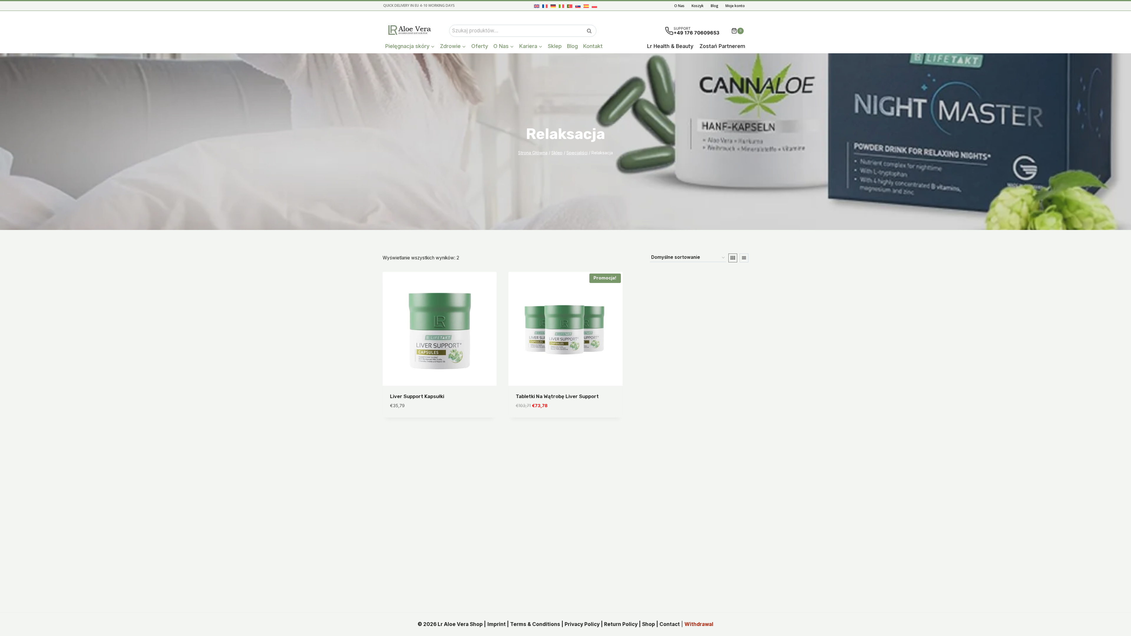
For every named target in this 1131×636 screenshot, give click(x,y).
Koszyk (698, 5)
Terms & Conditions (535, 624)
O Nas (679, 5)
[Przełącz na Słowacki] (578, 6)
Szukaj (590, 31)
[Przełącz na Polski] (594, 6)
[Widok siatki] (732, 258)
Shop (648, 624)
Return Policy (621, 624)
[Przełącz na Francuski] (545, 6)
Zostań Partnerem (722, 46)
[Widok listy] (744, 258)
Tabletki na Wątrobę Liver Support (557, 396)
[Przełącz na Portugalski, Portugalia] (569, 6)
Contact (669, 624)
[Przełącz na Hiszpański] (586, 6)
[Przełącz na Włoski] (561, 6)
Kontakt (593, 46)
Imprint (496, 624)
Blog (714, 5)
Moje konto (735, 5)
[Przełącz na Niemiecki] (553, 6)
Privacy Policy (582, 624)
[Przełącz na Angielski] (536, 6)
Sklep (555, 46)
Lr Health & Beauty (670, 46)
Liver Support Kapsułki (417, 396)
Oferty (479, 46)
